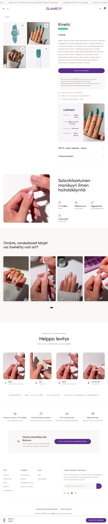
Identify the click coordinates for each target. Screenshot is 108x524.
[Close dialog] (75, 232)
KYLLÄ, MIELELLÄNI (54, 279)
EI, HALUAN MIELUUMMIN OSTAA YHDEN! (54, 286)
